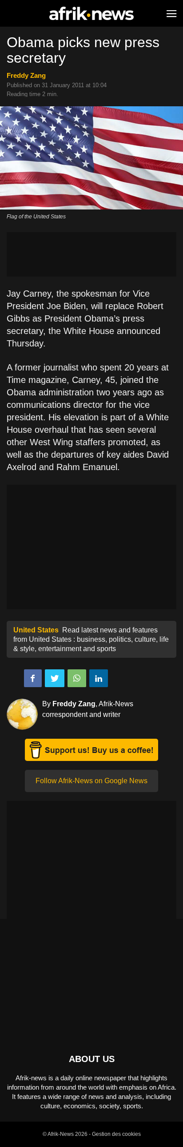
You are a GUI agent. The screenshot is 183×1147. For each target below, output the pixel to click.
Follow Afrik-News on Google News (91, 781)
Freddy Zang (26, 75)
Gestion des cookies (116, 1134)
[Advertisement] (91, 254)
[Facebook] (33, 678)
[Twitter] (54, 678)
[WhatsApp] (77, 678)
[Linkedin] (98, 678)
